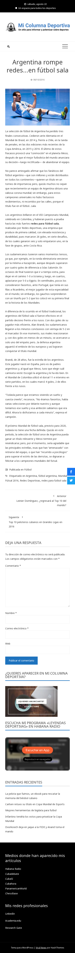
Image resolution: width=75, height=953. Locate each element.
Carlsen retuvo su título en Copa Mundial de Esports (35, 804)
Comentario (13, 565)
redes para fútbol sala (45, 223)
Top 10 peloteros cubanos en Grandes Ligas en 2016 (35, 522)
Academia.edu (13, 920)
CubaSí (9, 878)
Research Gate (13, 927)
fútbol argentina (47, 475)
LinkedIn (10, 913)
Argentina (31, 475)
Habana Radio (13, 868)
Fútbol (28, 469)
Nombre (11, 613)
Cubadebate (12, 873)
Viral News (41, 947)
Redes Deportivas (30, 480)
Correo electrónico (17, 628)
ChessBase (11, 893)
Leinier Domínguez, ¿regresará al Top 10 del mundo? (41, 500)
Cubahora (10, 883)
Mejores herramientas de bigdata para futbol (31, 810)
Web (7, 643)
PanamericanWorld (16, 888)
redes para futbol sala (54, 480)
